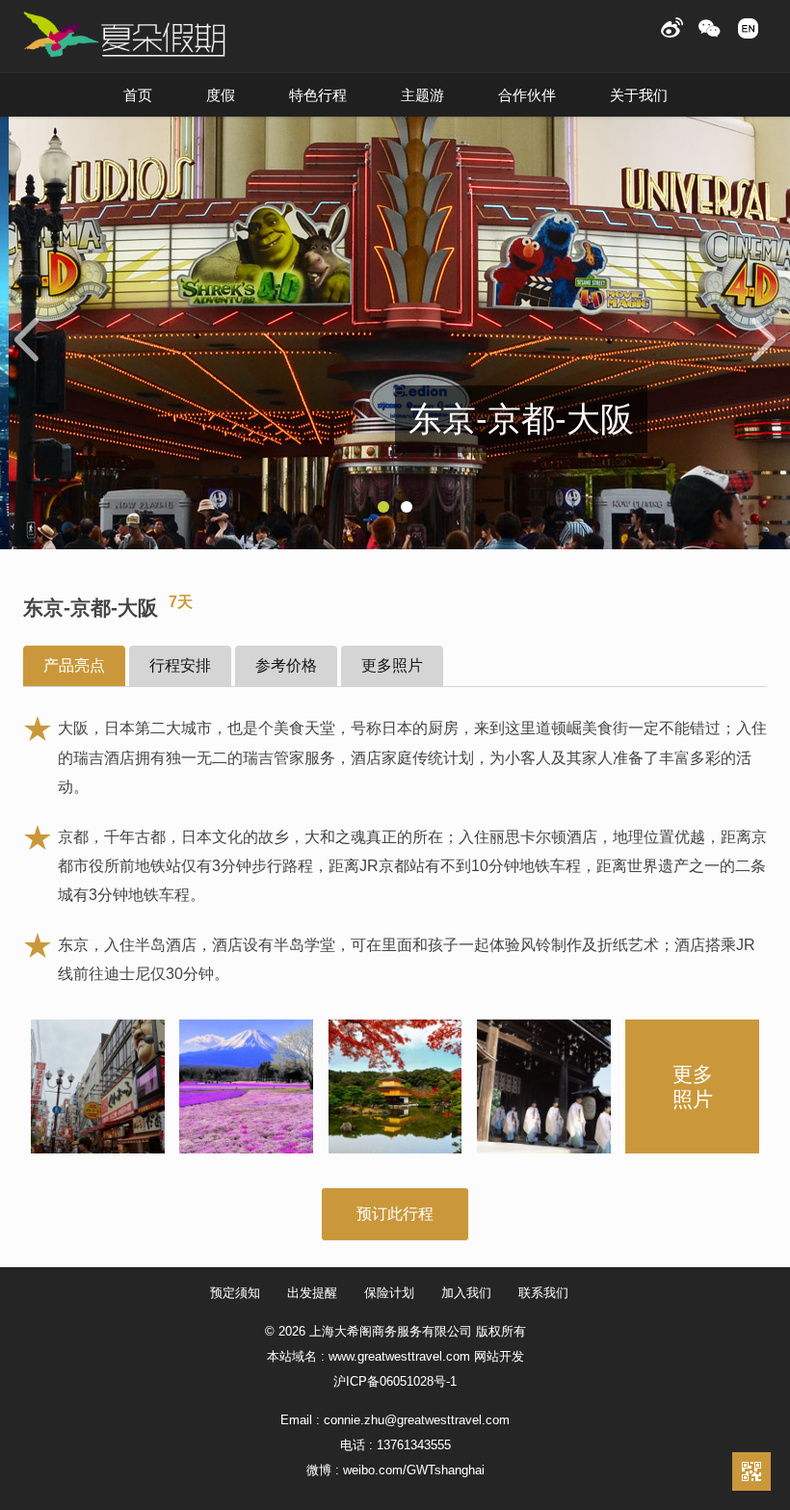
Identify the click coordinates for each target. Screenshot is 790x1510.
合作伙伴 (527, 95)
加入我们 (466, 1292)
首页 (137, 95)
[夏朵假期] (124, 35)
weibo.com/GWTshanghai (414, 1470)
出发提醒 (312, 1292)
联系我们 (543, 1292)
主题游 (422, 95)
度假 (220, 95)
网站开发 (499, 1356)
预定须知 (235, 1292)
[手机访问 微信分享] (751, 1471)
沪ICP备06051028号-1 (395, 1381)
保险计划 (389, 1292)
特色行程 (318, 95)
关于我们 (639, 95)
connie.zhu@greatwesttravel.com (417, 1420)
